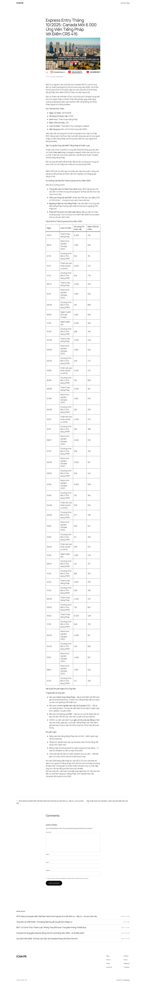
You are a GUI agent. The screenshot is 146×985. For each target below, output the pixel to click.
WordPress (127, 980)
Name (48, 854)
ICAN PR (19, 3)
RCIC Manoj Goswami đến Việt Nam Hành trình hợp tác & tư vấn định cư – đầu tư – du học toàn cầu (56, 916)
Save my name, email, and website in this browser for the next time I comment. (67, 878)
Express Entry (59, 76)
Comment (49, 832)
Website (48, 870)
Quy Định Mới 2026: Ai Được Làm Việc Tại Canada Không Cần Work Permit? (47, 939)
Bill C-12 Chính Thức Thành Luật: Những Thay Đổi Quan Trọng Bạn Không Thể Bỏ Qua (51, 927)
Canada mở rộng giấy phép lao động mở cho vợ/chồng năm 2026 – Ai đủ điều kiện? (50, 933)
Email (47, 862)
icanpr (53, 76)
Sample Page (125, 3)
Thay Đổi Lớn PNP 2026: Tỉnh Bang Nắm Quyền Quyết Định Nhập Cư (44, 922)
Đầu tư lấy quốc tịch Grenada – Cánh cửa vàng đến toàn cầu (107, 801)
